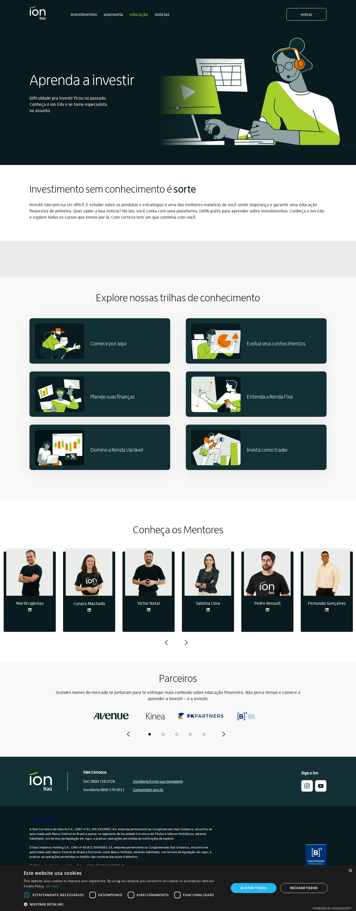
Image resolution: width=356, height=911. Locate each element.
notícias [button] (162, 14)
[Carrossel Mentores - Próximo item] (186, 642)
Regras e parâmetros (43, 820)
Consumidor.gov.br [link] (148, 789)
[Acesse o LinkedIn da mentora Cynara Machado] (89, 610)
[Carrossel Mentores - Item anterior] (166, 642)
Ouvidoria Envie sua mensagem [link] (158, 781)
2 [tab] (163, 734)
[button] (307, 790)
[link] (321, 790)
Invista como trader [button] (267, 449)
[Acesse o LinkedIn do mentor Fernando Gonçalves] (326, 610)
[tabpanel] (109, 716)
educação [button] (139, 14)
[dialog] (178, 888)
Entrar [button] (306, 14)
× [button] (350, 871)
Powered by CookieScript (332, 908)
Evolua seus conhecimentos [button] (276, 343)
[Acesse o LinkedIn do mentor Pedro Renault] (267, 610)
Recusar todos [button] (304, 888)
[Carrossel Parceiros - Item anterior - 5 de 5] (128, 734)
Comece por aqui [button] (108, 343)
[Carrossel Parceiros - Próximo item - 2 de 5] (223, 734)
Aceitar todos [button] (253, 888)
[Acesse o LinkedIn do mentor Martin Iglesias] (29, 610)
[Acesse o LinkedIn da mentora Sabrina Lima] (208, 610)
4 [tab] (190, 734)
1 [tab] (149, 734)
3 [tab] (176, 734)
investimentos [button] (84, 14)
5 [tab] (203, 734)
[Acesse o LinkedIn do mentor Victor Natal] (148, 610)
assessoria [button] (113, 14)
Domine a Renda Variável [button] (116, 449)
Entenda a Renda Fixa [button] (270, 396)
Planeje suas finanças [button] (112, 396)
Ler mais (52, 886)
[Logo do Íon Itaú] (37, 14)
